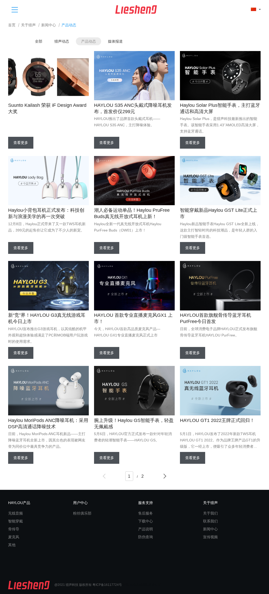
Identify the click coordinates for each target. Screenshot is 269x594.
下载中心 (145, 521)
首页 (11, 25)
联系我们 (210, 521)
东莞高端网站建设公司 (145, 585)
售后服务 (145, 513)
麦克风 (13, 537)
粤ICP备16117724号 (107, 585)
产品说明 (145, 529)
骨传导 (13, 529)
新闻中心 (48, 25)
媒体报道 (115, 41)
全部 (38, 41)
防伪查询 (145, 537)
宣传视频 (210, 537)
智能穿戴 (15, 521)
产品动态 (88, 41)
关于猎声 (28, 25)
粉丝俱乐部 (82, 513)
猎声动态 (61, 41)
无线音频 (15, 513)
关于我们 (210, 513)
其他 (11, 545)
